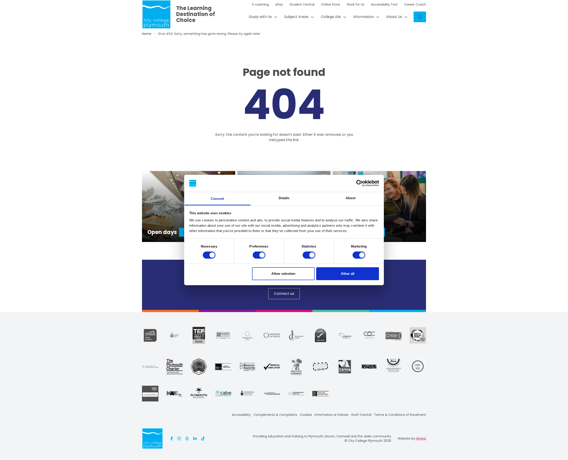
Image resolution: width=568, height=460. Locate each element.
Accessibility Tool (384, 4)
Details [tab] (284, 198)
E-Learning (260, 4)
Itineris (421, 438)
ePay (279, 4)
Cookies (306, 415)
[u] (320, 335)
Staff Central (361, 415)
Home (146, 33)
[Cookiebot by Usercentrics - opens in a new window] (359, 183)
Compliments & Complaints (275, 415)
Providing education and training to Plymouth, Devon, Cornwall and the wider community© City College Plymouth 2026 (322, 438)
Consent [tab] (217, 199)
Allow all (347, 273)
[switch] (259, 255)
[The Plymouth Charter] (174, 367)
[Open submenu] (274, 17)
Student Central (302, 4)
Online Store (330, 4)
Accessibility (241, 415)
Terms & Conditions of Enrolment (400, 415)
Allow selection (283, 273)
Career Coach (415, 4)
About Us (394, 16)
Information (363, 16)
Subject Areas (296, 16)
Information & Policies (332, 415)
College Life (331, 16)
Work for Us (355, 4)
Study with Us (260, 16)
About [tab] (350, 198)
